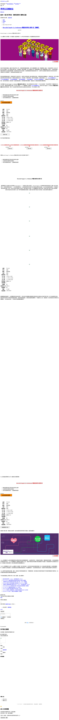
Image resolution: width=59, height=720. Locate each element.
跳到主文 (2, 12)
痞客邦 (7, 604)
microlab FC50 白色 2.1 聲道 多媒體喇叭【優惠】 (12, 591)
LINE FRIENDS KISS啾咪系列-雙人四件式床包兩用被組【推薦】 (16, 585)
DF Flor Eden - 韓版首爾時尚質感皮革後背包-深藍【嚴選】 (14, 580)
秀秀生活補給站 (6, 9)
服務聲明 (40, 704)
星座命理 (10, 17)
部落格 (4, 21)
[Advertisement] (29, 675)
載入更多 (2, 611)
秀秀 (1, 597)
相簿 (4, 19)
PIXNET (21, 704)
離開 (6, 717)
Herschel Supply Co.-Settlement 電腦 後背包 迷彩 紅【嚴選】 (21, 27)
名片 (4, 22)
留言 (9, 604)
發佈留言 (2, 618)
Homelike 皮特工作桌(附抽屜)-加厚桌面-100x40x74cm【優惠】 (15, 583)
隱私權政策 (36, 704)
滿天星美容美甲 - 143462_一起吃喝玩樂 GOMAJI (12, 579)
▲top (1, 609)
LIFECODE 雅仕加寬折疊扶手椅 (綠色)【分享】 (12, 588)
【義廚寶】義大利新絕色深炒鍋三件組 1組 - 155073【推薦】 (15, 581)
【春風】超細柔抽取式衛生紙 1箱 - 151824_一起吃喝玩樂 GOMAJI (16, 584)
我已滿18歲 (3, 717)
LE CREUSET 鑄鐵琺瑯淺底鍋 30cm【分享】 (12, 587)
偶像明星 (9, 607)
